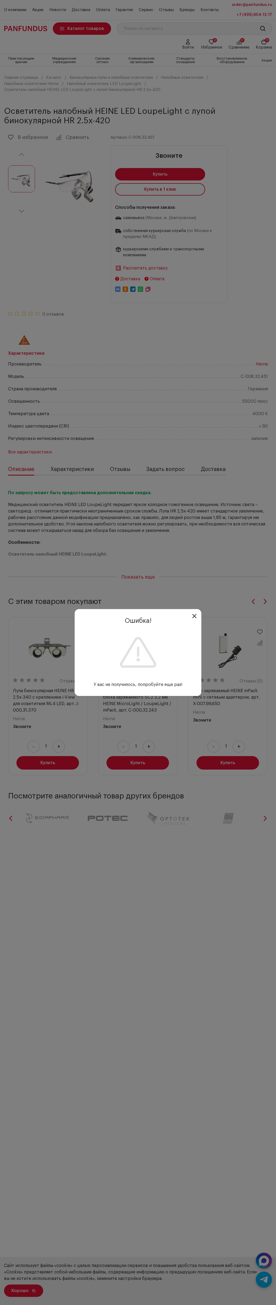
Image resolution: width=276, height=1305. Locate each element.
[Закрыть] (194, 616)
